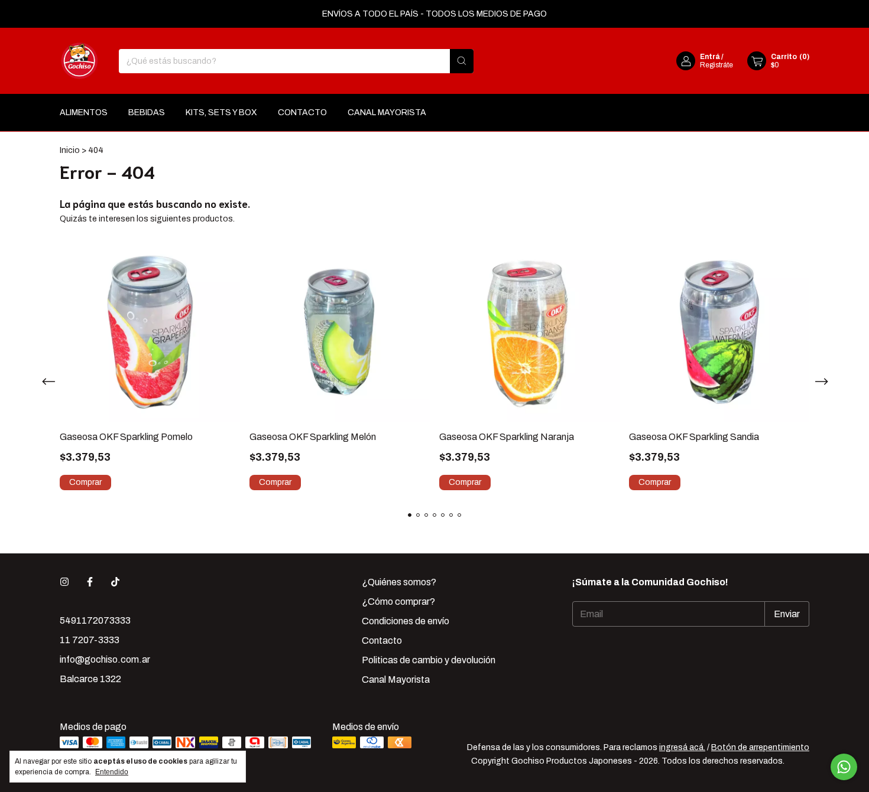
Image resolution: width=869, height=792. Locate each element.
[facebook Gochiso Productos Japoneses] (90, 582)
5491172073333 (95, 620)
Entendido (111, 772)
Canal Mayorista (387, 112)
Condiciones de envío (405, 621)
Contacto (302, 112)
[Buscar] (462, 61)
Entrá (710, 57)
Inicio (70, 150)
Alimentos (84, 112)
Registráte (716, 65)
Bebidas (146, 112)
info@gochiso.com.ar (105, 659)
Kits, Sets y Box (221, 112)
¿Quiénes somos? (399, 582)
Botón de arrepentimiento (760, 747)
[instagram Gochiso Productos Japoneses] (64, 582)
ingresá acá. (682, 747)
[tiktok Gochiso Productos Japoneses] (115, 582)
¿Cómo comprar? (398, 602)
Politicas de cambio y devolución (428, 660)
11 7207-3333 (89, 640)
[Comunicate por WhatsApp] (844, 767)
